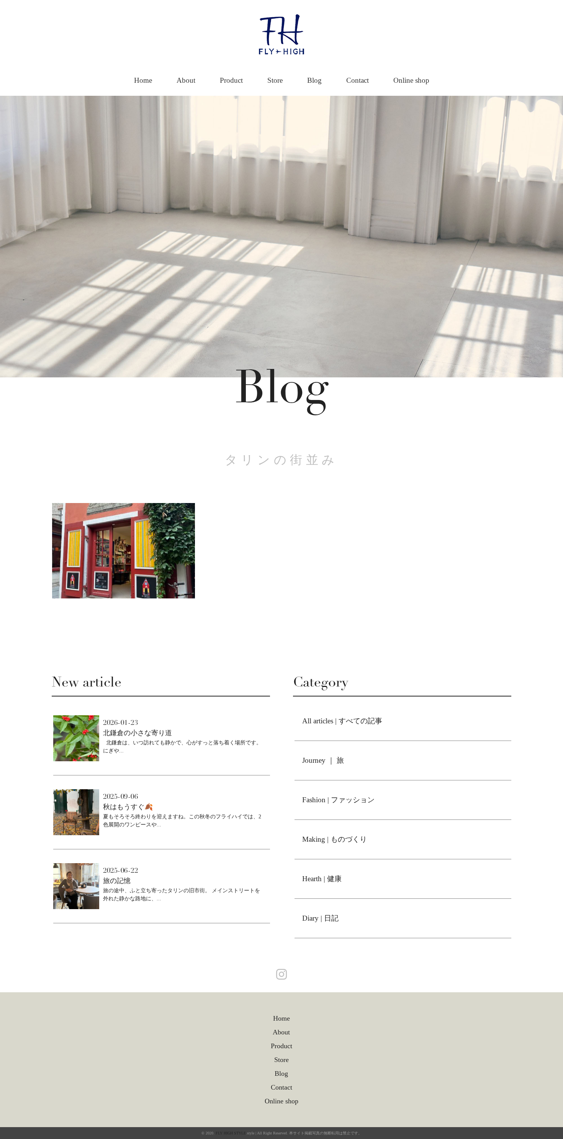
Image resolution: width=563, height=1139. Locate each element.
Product (231, 80)
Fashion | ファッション (338, 800)
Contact (357, 80)
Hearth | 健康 (322, 879)
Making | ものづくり (334, 839)
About (186, 80)
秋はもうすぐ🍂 (128, 807)
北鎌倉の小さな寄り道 (137, 733)
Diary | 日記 (320, 918)
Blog (314, 80)
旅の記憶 (117, 881)
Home (143, 80)
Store (275, 80)
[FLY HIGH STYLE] (281, 21)
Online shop (411, 80)
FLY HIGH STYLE (231, 1133)
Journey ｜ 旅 (323, 760)
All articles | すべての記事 (342, 721)
